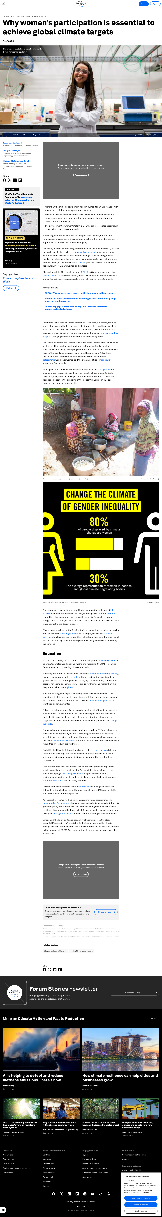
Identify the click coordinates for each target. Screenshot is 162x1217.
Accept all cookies (141, 1205)
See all (155, 1018)
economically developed (84, 252)
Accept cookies (81, 175)
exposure (105, 360)
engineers (69, 687)
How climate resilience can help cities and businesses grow (120, 1077)
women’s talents (109, 660)
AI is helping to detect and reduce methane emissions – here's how (33, 1077)
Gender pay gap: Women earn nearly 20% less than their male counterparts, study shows (76, 307)
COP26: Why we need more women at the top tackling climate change (80, 293)
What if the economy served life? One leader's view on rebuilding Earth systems (20, 1125)
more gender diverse (63, 813)
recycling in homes (69, 633)
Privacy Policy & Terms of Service (81, 1202)
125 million (80, 262)
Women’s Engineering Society (103, 673)
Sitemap (81, 1206)
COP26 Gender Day (52, 275)
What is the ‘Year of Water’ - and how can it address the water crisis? (100, 1123)
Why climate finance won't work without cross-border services (59, 1123)
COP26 (84, 272)
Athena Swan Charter (64, 740)
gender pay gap (100, 750)
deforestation (49, 360)
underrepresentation (53, 780)
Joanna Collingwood (12, 143)
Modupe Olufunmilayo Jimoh (16, 161)
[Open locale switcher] (3, 1210)
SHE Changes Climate (72, 773)
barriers (111, 613)
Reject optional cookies (141, 1198)
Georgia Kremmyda (11, 150)
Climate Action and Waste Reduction (24, 16)
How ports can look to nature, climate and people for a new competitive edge (137, 1125)
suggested (105, 369)
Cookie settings (141, 1211)
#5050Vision (84, 786)
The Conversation (15, 52)
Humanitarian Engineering (56, 803)
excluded (77, 677)
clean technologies (97, 700)
